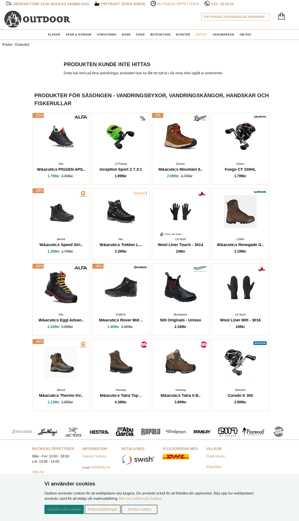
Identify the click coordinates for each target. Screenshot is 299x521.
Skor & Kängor (78, 34)
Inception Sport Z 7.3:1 (121, 170)
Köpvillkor (214, 467)
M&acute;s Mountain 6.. (180, 170)
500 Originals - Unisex (180, 321)
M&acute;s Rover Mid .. (120, 321)
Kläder (54, 34)
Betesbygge (160, 34)
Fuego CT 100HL (240, 170)
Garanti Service (95, 456)
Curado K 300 (240, 396)
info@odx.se (100, 467)
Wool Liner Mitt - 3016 (240, 321)
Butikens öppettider (178, 4)
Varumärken (223, 34)
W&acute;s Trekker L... (121, 245)
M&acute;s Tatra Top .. (121, 396)
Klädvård (22, 44)
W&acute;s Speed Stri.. (61, 245)
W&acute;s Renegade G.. (240, 245)
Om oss (245, 34)
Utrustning (106, 34)
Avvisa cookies (139, 509)
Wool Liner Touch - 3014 (180, 245)
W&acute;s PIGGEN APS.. (61, 170)
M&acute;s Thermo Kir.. (61, 396)
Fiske (140, 34)
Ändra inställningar (102, 509)
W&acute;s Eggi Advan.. (61, 321)
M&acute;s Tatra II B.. (181, 396)
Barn (126, 34)
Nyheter (183, 34)
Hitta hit (38, 472)
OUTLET (201, 34)
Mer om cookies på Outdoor (140, 498)
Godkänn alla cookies (64, 509)
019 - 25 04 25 (222, 4)
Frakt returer (215, 456)
